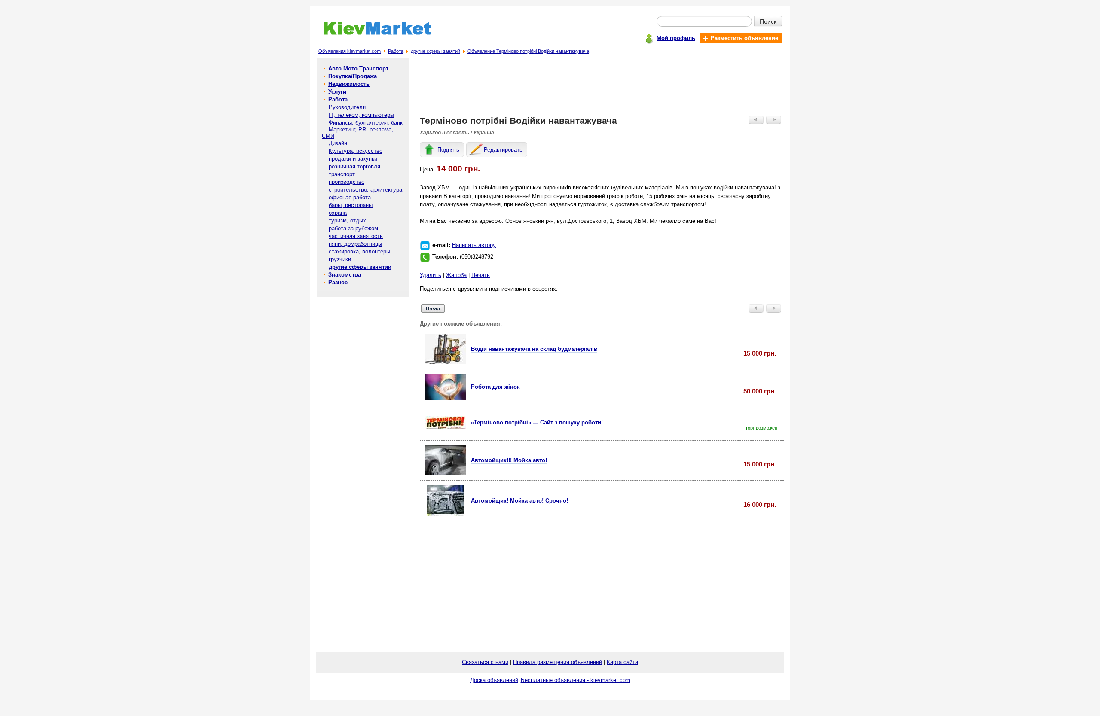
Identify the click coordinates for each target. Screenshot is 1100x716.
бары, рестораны (351, 205)
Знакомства (344, 274)
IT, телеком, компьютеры (361, 115)
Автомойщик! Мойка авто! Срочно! (519, 500)
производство (346, 182)
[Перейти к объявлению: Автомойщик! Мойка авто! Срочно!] (445, 514)
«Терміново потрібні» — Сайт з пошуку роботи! (537, 422)
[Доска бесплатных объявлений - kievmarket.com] (372, 33)
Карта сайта (622, 662)
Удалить (430, 275)
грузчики (340, 259)
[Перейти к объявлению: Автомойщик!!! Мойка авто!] (445, 473)
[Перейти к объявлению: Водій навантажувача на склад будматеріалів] (445, 362)
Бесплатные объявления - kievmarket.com (575, 680)
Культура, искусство (355, 151)
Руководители (347, 107)
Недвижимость (349, 84)
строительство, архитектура (365, 189)
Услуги (337, 91)
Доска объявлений (494, 680)
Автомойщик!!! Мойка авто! (509, 460)
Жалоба (456, 275)
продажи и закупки (353, 158)
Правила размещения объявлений (557, 662)
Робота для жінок (495, 387)
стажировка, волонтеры (359, 251)
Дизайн (338, 143)
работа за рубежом (353, 228)
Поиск (768, 21)
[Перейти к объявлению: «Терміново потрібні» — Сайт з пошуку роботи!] (445, 427)
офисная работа (350, 197)
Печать (480, 275)
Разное (338, 282)
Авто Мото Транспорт (358, 68)
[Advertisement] (602, 88)
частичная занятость (356, 236)
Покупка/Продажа (352, 76)
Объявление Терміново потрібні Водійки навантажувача (528, 51)
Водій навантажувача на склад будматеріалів (534, 349)
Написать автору (474, 245)
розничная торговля (354, 166)
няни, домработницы (355, 244)
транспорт (342, 174)
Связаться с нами (485, 662)
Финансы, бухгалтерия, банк (366, 122)
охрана (338, 213)
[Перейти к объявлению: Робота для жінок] (445, 398)
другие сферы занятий (435, 51)
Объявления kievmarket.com (349, 51)
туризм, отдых (347, 220)
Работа (395, 51)
